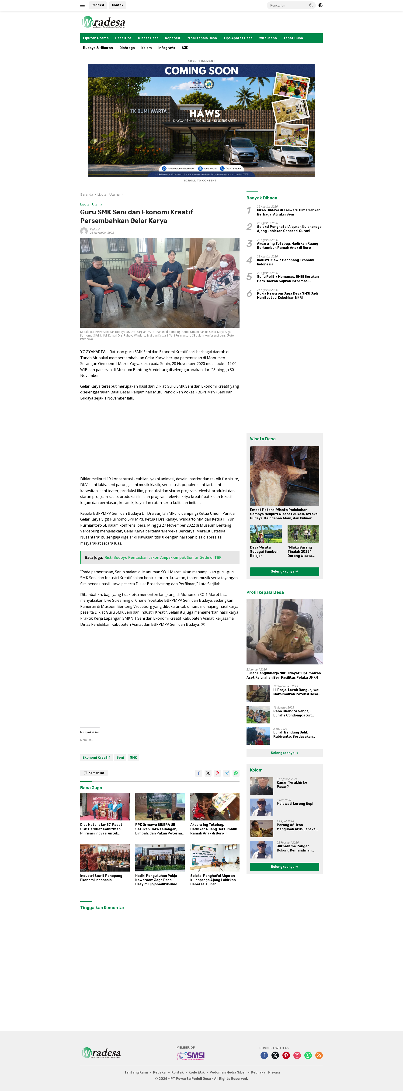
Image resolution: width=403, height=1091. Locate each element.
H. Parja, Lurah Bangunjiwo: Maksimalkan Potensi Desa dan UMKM (296, 692)
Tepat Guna (293, 38)
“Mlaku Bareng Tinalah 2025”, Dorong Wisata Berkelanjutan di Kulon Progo (302, 552)
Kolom (146, 48)
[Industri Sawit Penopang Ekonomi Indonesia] (105, 858)
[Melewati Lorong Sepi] (261, 807)
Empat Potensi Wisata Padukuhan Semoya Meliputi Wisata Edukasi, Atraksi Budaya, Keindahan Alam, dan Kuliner (284, 514)
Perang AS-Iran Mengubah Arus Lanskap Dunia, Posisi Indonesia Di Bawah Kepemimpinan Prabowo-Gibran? (298, 827)
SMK (133, 758)
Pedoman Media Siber (228, 1072)
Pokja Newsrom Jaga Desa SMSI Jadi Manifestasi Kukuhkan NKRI (287, 296)
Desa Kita (123, 38)
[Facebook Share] (198, 773)
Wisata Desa (148, 38)
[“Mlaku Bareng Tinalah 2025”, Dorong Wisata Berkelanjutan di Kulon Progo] (303, 534)
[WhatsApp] (308, 1056)
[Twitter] (275, 1056)
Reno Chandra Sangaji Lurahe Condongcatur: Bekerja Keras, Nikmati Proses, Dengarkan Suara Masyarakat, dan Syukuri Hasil (294, 713)
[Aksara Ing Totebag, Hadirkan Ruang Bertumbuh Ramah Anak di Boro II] (215, 807)
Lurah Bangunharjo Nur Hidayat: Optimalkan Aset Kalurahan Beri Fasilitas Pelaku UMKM (284, 675)
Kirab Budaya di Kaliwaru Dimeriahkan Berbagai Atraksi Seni (288, 212)
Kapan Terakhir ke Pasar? (292, 785)
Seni (120, 758)
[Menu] (83, 5)
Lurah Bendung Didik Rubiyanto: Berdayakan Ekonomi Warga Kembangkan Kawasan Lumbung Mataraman (297, 734)
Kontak (117, 5)
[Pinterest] (286, 1056)
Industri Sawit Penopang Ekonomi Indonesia (101, 878)
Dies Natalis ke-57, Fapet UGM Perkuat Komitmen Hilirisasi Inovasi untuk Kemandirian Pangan (101, 829)
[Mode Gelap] (320, 5)
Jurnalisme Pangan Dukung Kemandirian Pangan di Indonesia (294, 848)
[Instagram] (297, 1056)
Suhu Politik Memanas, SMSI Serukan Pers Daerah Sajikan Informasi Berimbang (288, 279)
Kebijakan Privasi (265, 1072)
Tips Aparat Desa (238, 38)
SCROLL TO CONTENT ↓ (201, 180)
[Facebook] (264, 1056)
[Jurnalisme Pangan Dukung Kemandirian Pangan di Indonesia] (261, 849)
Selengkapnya (283, 571)
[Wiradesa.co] (103, 21)
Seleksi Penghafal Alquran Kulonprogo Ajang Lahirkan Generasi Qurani (213, 880)
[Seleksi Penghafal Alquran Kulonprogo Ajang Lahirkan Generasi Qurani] (215, 858)
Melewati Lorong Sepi (295, 804)
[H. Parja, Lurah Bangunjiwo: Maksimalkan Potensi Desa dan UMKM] (258, 693)
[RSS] (319, 1056)
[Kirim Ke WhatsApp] (236, 773)
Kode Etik (197, 1072)
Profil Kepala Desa (202, 38)
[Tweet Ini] (208, 773)
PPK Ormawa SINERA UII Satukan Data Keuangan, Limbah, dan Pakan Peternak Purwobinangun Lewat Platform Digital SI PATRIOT (159, 829)
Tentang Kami (136, 1072)
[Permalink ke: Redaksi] (84, 231)
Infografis (166, 48)
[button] (311, 5)
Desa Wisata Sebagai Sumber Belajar (264, 552)
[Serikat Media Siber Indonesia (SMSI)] (191, 1055)
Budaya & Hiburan (98, 48)
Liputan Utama (96, 38)
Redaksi (98, 5)
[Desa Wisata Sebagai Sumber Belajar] (266, 534)
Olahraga (127, 48)
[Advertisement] (160, 438)
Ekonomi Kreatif (96, 758)
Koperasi (172, 38)
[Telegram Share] (226, 773)
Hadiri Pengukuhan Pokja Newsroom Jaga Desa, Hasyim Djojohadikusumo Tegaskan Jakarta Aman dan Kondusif (159, 880)
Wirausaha (268, 38)
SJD (185, 48)
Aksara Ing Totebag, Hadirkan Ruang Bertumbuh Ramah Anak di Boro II (213, 829)
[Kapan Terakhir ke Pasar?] (261, 786)
